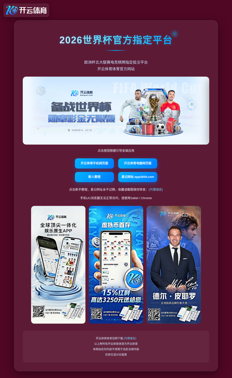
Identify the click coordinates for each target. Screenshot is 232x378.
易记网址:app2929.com (137, 177)
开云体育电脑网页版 (137, 163)
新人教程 (94, 177)
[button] (106, 319)
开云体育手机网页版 (94, 163)
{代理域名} (156, 189)
